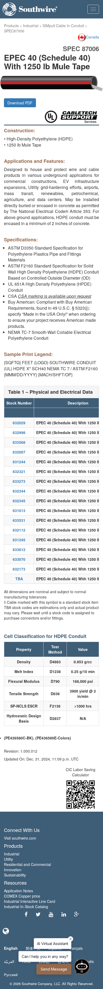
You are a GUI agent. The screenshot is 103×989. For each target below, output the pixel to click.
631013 (19, 510)
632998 (19, 432)
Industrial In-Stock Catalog (26, 906)
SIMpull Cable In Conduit (63, 25)
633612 (19, 549)
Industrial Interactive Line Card (29, 901)
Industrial (30, 25)
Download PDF (19, 102)
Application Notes (18, 890)
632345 (19, 500)
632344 (19, 491)
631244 (19, 461)
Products (11, 25)
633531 (19, 520)
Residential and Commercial (27, 864)
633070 (19, 559)
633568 (19, 442)
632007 (19, 452)
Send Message (54, 969)
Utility (8, 859)
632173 (19, 569)
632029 (19, 422)
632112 (19, 530)
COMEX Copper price (22, 896)
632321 (19, 471)
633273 (19, 481)
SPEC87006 (14, 30)
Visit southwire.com (20, 838)
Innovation (12, 869)
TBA (19, 578)
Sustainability (15, 875)
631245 (19, 539)
